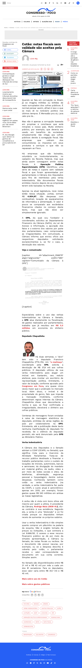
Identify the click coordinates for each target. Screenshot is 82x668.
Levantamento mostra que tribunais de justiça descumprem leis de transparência (9, 96)
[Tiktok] (69, 3)
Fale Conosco (51, 655)
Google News (11, 61)
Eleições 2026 (47, 21)
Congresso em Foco (32, 386)
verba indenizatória (30, 608)
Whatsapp (10, 53)
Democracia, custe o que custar (9, 109)
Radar (57, 21)
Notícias (17, 21)
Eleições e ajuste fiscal (74, 124)
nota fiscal (47, 622)
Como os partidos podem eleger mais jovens (74, 78)
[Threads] (73, 3)
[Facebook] (49, 3)
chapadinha (27, 622)
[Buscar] (78, 3)
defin (37, 622)
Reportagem (28, 634)
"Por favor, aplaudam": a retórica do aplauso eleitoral (75, 109)
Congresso (51, 634)
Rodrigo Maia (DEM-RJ (45, 506)
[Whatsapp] (41, 3)
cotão (59, 608)
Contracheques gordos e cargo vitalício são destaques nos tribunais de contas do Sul (10, 79)
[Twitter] (53, 3)
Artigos (36, 21)
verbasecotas (28, 626)
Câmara (45, 604)
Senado (36, 604)
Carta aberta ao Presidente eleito (75, 93)
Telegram (10, 57)
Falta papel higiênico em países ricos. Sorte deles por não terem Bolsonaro (10, 123)
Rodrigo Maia (55, 617)
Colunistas (40, 634)
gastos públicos (47, 608)
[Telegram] (45, 3)
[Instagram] (61, 3)
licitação (27, 613)
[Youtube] (65, 3)
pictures (27, 604)
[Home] (41, 11)
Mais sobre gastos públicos (36, 584)
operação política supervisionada (35, 617)
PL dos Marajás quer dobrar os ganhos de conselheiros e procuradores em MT (9, 140)
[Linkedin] (57, 3)
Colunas (27, 21)
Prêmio (65, 21)
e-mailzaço (56, 362)
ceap (35, 613)
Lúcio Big (44, 613)
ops (53, 613)
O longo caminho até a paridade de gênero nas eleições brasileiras (75, 59)
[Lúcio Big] (25, 58)
